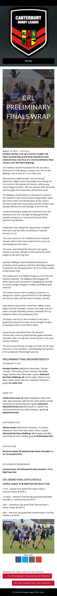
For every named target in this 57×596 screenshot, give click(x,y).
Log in (42, 592)
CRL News (16, 571)
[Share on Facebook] (18, 559)
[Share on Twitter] (25, 559)
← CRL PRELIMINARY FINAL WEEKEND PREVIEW (27, 576)
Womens (40, 571)
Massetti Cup (28, 571)
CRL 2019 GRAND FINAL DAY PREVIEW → (33, 583)
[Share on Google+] (39, 559)
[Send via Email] (32, 559)
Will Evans (37, 122)
